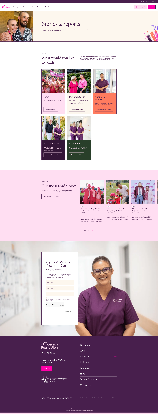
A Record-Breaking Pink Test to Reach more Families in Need (91, 211)
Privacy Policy (69, 408)
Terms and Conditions (78, 408)
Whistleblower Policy (87, 408)
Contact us (153, 1)
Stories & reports (145, 1)
